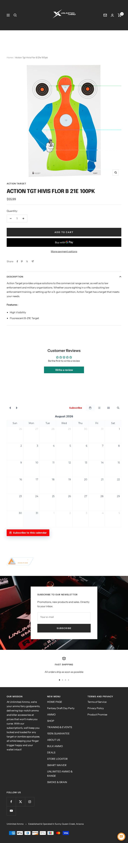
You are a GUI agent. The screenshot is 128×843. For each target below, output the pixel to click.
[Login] (112, 15)
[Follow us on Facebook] (11, 801)
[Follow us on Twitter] (20, 801)
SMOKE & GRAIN (57, 782)
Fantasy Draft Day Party (60, 708)
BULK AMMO (55, 746)
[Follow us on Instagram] (29, 801)
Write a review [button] (64, 370)
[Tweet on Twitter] (27, 261)
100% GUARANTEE (58, 733)
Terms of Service (97, 701)
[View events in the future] (17, 408)
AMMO (51, 714)
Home (10, 57)
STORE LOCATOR (57, 758)
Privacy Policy (96, 708)
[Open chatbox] (121, 837)
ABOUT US (53, 739)
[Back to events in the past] (10, 408)
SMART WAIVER (56, 765)
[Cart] (119, 15)
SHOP (50, 720)
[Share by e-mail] (33, 261)
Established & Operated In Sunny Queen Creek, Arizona (56, 824)
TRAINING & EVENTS (59, 727)
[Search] (15, 15)
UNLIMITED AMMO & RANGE (59, 773)
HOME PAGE (54, 701)
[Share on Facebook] (17, 261)
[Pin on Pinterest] (22, 261)
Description (15, 276)
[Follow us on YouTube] (11, 810)
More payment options (64, 251)
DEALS (51, 752)
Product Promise (97, 714)
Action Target (16, 183)
